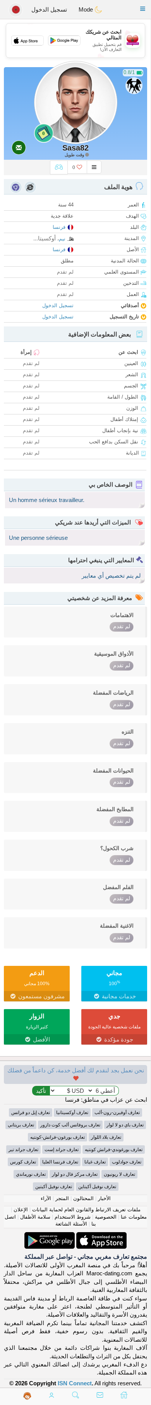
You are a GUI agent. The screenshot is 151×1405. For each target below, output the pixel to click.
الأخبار (104, 1198)
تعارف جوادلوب (126, 1162)
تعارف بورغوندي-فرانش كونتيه (113, 1149)
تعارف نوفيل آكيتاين (97, 1186)
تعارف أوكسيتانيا (72, 1112)
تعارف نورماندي (31, 1174)
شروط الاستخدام (73, 1217)
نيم (62, 239)
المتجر (62, 1198)
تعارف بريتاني (21, 1125)
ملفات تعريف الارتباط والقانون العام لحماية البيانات (86, 1209)
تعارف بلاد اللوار (106, 1137)
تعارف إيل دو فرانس (30, 1112)
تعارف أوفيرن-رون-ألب (117, 1112)
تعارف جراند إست (62, 1149)
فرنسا (59, 227)
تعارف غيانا (95, 1162)
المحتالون (83, 1198)
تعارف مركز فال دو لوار (75, 1174)
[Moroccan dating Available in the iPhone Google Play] (49, 1236)
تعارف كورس (23, 1162)
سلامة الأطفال (35, 1217)
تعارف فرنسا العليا (60, 1162)
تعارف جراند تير (23, 1149)
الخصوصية (106, 1217)
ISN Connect (75, 1383)
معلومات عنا (134, 1217)
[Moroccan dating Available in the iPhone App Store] (101, 1236)
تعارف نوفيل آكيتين (53, 1186)
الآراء (46, 1198)
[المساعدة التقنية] (27, 1395)
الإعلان (21, 1209)
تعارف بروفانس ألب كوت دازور (70, 1125)
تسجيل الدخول (49, 9)
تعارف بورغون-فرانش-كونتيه (57, 1137)
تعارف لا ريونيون (119, 1174)
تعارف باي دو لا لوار (125, 1125)
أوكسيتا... (44, 238)
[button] (142, 8)
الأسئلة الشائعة (71, 1224)
